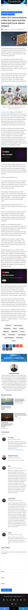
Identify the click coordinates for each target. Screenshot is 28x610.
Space (20, 12)
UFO (4, 334)
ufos (14, 340)
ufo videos (20, 337)
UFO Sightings (9, 337)
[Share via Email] (7, 349)
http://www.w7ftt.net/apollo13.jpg (15, 449)
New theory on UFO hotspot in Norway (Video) (6, 408)
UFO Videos (11, 14)
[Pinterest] (17, 345)
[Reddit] (21, 345)
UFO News (4, 14)
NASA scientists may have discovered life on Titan (21, 415)
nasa (15, 328)
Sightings (14, 331)
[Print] (10, 349)
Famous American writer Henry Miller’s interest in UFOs (20, 400)
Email (2, 577)
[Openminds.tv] (14, 2)
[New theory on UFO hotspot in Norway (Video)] (7, 401)
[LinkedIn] (10, 345)
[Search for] (26, 5)
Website (3, 583)
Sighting (6, 331)
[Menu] (2, 5)
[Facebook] (3, 345)
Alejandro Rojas (6, 29)
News (21, 328)
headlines (7, 328)
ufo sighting (22, 334)
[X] (7, 345)
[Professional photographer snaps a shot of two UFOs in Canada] (7, 417)
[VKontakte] (3, 349)
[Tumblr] (14, 345)
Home (3, 9)
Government (18, 325)
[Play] (14, 39)
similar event (5, 112)
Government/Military (12, 12)
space (22, 331)
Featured (8, 9)
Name (3, 571)
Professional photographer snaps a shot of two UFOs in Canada (7, 424)
